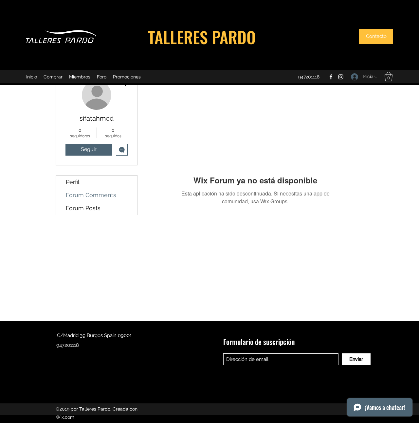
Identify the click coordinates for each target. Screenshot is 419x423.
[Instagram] (340, 77)
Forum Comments (91, 195)
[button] (376, 36)
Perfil (73, 181)
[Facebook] (331, 77)
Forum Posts (83, 208)
